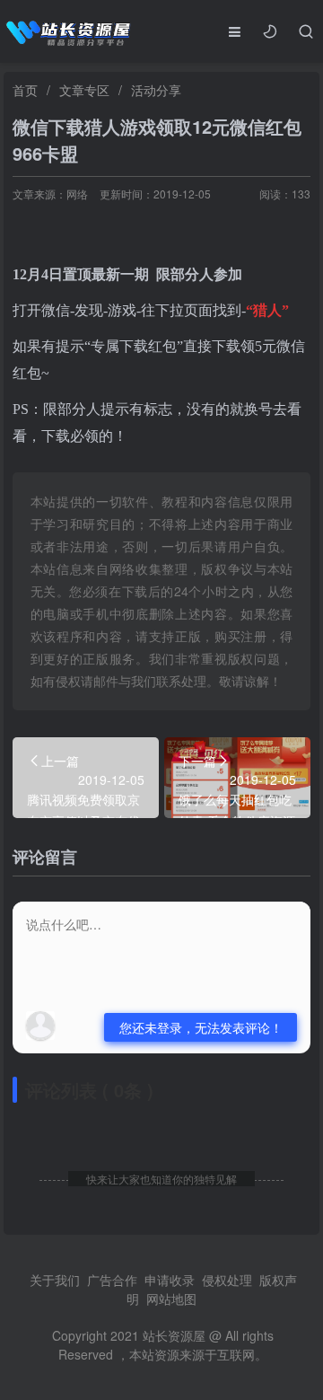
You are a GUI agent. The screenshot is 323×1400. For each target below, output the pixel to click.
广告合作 (112, 1280)
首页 (25, 90)
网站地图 (171, 1299)
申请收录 (169, 1280)
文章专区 (84, 90)
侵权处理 (227, 1280)
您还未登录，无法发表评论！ (201, 1027)
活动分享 (156, 90)
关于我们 (55, 1280)
